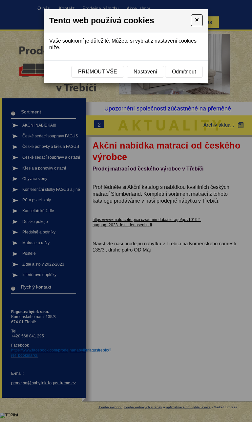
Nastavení (145, 71)
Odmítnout (184, 71)
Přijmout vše (97, 71)
